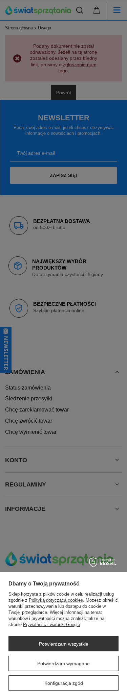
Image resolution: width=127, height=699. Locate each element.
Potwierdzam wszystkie (63, 644)
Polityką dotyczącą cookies (56, 600)
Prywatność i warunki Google (51, 624)
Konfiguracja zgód (63, 683)
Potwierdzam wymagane (63, 663)
